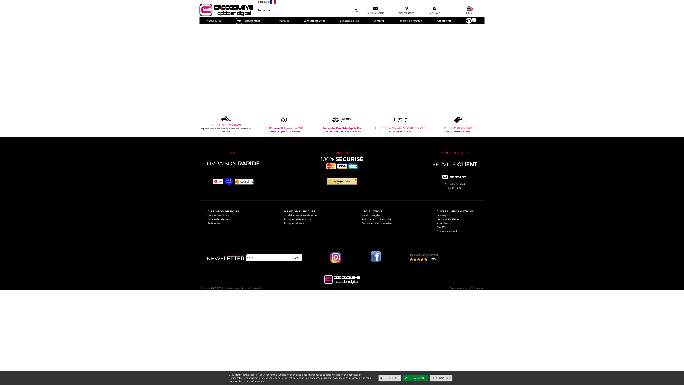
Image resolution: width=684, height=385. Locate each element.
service (454, 164)
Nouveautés (214, 20)
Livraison (233, 163)
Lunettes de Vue (349, 20)
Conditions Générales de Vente (300, 215)
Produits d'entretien (410, 20)
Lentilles (379, 20)
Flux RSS (440, 227)
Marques (284, 20)
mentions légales (299, 211)
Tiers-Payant (443, 215)
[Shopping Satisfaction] (424, 255)
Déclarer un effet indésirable (377, 223)
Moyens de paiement (219, 219)
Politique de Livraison (295, 223)
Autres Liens (443, 223)
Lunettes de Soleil (314, 20)
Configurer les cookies (448, 231)
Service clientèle (375, 13)
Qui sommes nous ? (218, 215)
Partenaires (214, 223)
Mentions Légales (371, 215)
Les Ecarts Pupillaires (447, 219)
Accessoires (444, 20)
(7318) (434, 259)
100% (342, 159)
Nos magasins (406, 13)
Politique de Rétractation (297, 219)
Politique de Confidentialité (376, 219)
